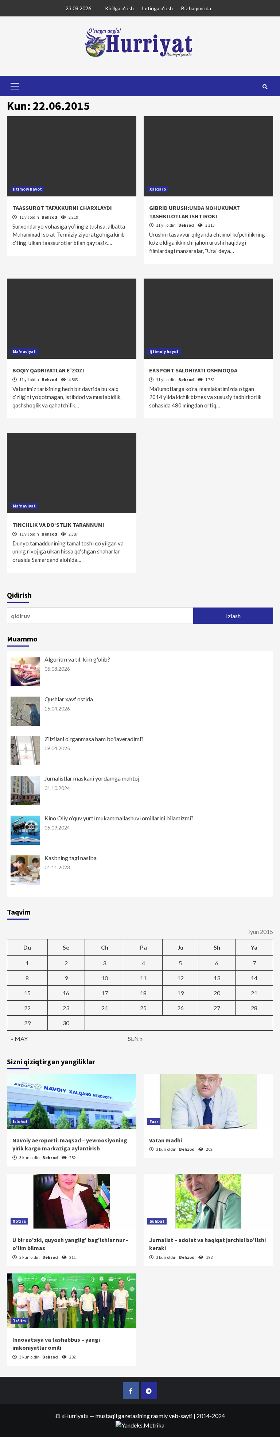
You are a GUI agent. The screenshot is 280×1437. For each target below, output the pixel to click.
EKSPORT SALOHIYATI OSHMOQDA (193, 370)
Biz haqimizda (196, 8)
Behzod (50, 217)
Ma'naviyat (24, 351)
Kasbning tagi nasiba (70, 857)
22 (27, 1007)
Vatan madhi (165, 1140)
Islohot (20, 1121)
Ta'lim (19, 1320)
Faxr (153, 1121)
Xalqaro (157, 189)
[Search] (264, 87)
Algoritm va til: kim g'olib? (77, 659)
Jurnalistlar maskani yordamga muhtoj (91, 778)
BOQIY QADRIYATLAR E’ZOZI (48, 370)
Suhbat (156, 1221)
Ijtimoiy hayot (27, 189)
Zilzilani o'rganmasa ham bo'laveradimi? (94, 738)
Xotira (19, 1221)
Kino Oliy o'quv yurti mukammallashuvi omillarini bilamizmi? (119, 818)
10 (104, 977)
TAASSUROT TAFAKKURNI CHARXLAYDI (62, 207)
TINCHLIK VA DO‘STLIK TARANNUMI (58, 524)
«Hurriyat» (75, 1415)
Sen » (135, 1038)
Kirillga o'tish (119, 8)
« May (19, 1038)
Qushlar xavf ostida (68, 698)
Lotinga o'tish (157, 8)
